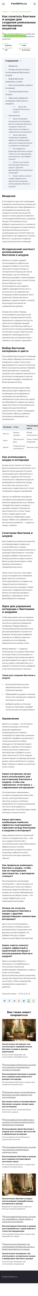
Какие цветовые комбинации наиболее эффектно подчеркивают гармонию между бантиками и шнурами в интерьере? (20, 140)
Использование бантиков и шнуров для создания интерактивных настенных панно (19, 1159)
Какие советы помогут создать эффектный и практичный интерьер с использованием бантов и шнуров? (19, 181)
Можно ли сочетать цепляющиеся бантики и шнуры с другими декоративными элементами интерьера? (20, 167)
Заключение (14, 116)
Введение (13, 66)
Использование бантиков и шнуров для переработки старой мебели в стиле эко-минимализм (19, 1228)
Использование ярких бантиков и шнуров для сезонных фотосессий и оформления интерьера (18, 1131)
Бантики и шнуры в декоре (14, 36)
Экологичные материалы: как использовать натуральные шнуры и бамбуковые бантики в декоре (19, 1256)
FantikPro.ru (19, 3)
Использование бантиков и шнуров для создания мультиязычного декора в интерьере (19, 1076)
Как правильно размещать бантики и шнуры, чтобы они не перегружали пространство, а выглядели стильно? (20, 154)
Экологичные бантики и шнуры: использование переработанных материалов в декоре (17, 1201)
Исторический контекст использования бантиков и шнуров (17, 72)
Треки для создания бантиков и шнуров (21, 109)
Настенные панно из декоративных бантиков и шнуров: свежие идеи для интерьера (19, 1104)
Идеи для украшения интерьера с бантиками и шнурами (16, 101)
